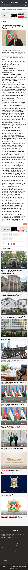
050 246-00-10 (5, 558)
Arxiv (2, 551)
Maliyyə (15, 541)
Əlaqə (15, 549)
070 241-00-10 (5, 556)
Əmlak (15, 547)
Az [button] (25, 5)
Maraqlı (15, 545)
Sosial (2, 545)
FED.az (4, 61)
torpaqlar (5, 239)
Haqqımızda (16, 551)
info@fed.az (5, 560)
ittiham (11, 239)
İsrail (10, 235)
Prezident (5, 235)
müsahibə (16, 235)
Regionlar (3, 547)
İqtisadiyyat (16, 543)
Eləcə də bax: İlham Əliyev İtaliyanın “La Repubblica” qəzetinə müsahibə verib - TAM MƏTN (13, 58)
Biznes (2, 543)
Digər (2, 549)
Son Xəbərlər (3, 541)
